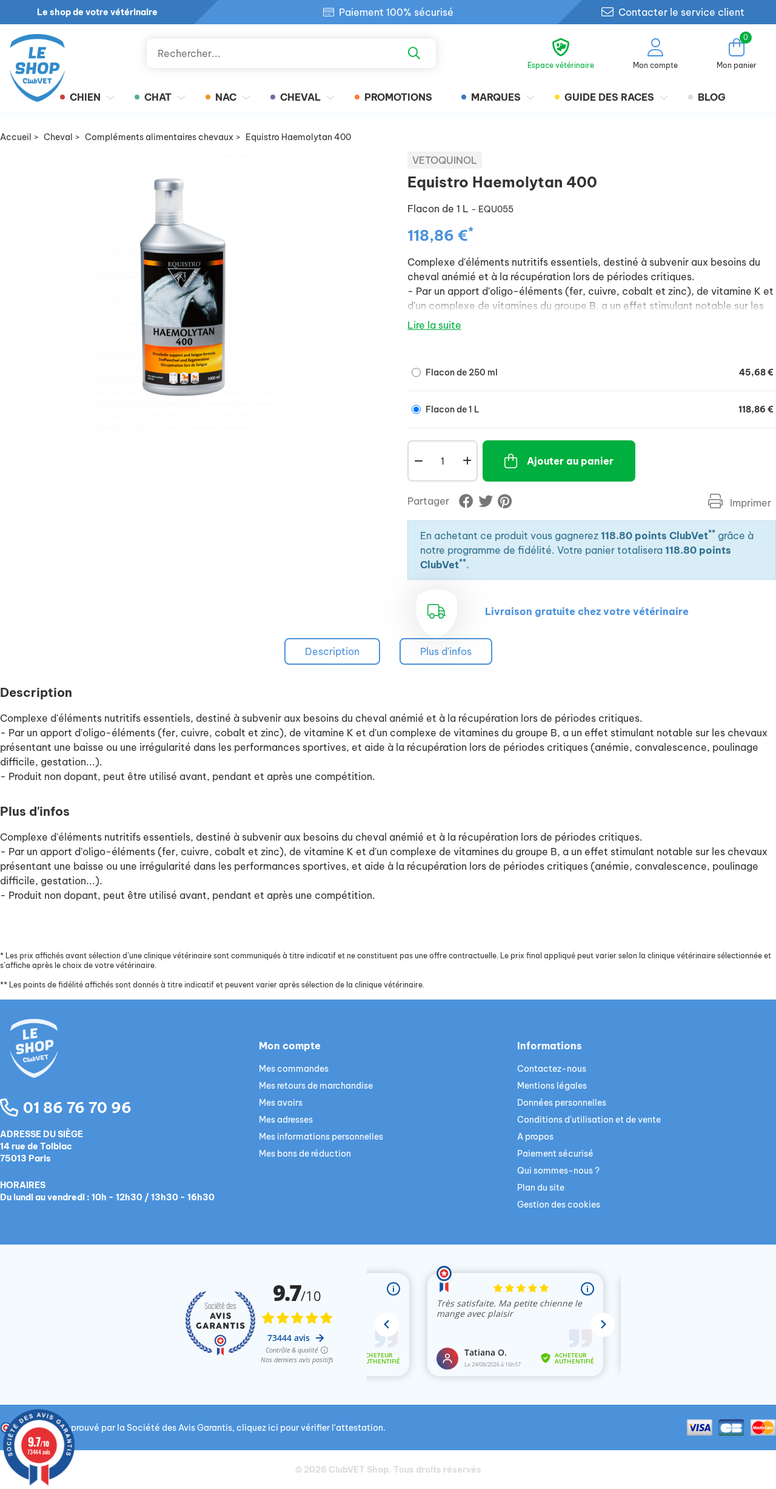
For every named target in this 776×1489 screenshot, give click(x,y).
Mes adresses (286, 1119)
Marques (496, 97)
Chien (85, 97)
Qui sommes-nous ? (558, 1170)
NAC (225, 97)
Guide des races (609, 97)
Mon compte (290, 1046)
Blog (712, 97)
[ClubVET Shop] (129, 1062)
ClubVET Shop (359, 1469)
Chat (158, 97)
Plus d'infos (446, 651)
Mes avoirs (281, 1102)
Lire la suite (434, 325)
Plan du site (540, 1187)
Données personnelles (561, 1102)
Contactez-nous (551, 1068)
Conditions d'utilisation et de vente (589, 1119)
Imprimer (749, 503)
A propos (535, 1136)
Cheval (300, 97)
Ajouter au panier (570, 461)
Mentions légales (552, 1085)
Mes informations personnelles (321, 1136)
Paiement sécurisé (555, 1153)
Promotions (398, 97)
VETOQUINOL (444, 160)
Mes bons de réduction (305, 1153)
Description (332, 651)
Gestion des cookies (558, 1204)
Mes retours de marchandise (316, 1085)
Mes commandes (294, 1068)
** (711, 532)
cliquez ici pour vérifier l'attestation (309, 1427)
